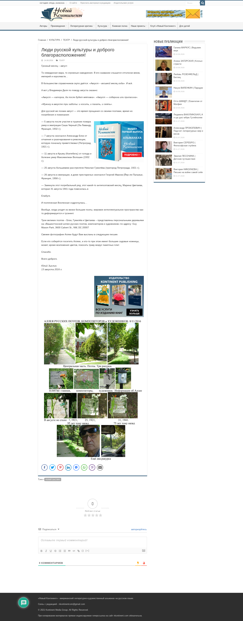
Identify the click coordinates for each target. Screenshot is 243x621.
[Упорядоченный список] (60, 551)
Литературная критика (81, 26)
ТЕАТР (66, 40)
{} (83, 550)
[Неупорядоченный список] (64, 551)
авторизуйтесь (138, 529)
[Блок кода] (74, 551)
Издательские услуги (123, 3)
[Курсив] (46, 551)
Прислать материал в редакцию (95, 3)
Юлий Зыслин (53, 479)
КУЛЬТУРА (54, 40)
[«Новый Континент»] (62, 14)
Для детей (184, 26)
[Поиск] (202, 2)
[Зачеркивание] (55, 551)
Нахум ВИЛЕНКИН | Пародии (188, 88)
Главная (42, 40)
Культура (102, 26)
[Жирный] (41, 551)
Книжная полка (119, 26)
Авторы (43, 26)
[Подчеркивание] (50, 551)
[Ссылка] (78, 551)
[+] (87, 550)
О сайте (73, 3)
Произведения (58, 26)
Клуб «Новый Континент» (163, 26)
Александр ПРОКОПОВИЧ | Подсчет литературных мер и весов (188, 131)
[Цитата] (69, 551)
